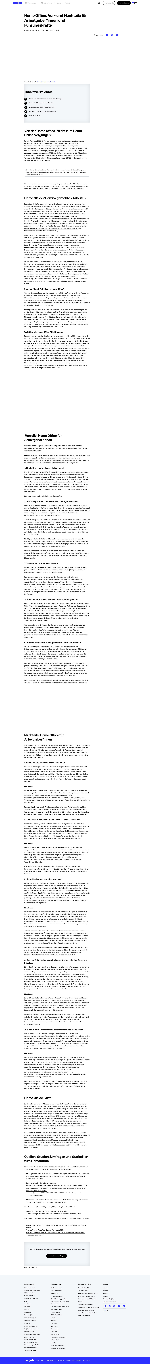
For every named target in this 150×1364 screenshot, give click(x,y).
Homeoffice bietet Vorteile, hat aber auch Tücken (74, 472)
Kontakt (67, 3)
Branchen (54, 1323)
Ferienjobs (27, 1306)
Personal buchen (124, 3)
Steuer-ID (81, 1302)
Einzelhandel (55, 1331)
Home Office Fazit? (34, 115)
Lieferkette (86, 1360)
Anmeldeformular (29, 1295)
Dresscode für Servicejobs (32, 1334)
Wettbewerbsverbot (84, 1315)
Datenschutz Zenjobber (31, 1298)
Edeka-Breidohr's (56, 1315)
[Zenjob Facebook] (119, 1305)
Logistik (53, 1343)
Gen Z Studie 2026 (83, 1288)
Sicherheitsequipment (30, 1342)
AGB (38, 1360)
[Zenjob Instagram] (105, 1305)
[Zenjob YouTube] (114, 1305)
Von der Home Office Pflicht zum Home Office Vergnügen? (46, 99)
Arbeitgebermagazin (57, 1296)
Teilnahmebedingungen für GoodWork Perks (32, 1292)
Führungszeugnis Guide (31, 1345)
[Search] (99, 3)
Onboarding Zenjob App (31, 1326)
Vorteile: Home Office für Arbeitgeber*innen (42, 107)
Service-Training (29, 1331)
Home (26, 82)
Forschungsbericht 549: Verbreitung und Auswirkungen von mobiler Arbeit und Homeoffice (51, 228)
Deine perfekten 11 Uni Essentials (87, 1299)
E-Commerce (55, 1329)
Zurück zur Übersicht (30, 1267)
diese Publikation (69, 151)
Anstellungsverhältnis (30, 1347)
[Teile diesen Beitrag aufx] (112, 35)
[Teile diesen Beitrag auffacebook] (107, 35)
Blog (25, 1301)
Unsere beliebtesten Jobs (85, 1304)
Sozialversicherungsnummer (86, 1296)
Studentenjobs (109, 3)
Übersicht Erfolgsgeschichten (60, 1306)
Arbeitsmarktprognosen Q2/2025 (88, 1293)
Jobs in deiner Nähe (30, 1350)
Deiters (53, 1318)
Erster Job (27, 1323)
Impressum (60, 1360)
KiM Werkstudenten (57, 1309)
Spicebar (53, 1320)
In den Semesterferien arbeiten (87, 1313)
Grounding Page (83, 1290)
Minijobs (26, 1309)
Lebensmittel (55, 1340)
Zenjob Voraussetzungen (31, 1329)
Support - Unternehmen (110, 1302)
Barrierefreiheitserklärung (73, 1360)
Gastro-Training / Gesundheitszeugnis (30, 1338)
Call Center (54, 1326)
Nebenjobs (27, 1312)
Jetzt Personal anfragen (56, 1256)
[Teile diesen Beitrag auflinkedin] (117, 35)
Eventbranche (55, 1334)
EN (136, 3)
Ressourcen (54, 1293)
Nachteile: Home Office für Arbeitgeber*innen (42, 111)
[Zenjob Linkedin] (109, 1305)
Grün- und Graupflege (57, 1345)
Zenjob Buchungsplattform (59, 1299)
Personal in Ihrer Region (58, 1348)
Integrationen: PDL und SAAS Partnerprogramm (60, 1303)
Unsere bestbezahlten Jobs (86, 1310)
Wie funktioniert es (56, 1290)
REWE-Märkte (55, 1312)
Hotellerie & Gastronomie (58, 1337)
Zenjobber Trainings (30, 1320)
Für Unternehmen (56, 1288)
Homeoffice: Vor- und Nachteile (46, 82)
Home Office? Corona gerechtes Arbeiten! (41, 103)
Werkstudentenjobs (30, 1318)
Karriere (105, 1290)
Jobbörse (27, 1304)
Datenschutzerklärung (48, 1360)
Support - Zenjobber (109, 1299)
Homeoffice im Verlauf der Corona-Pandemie (62, 245)
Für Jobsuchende (29, 1288)
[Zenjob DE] (17, 3)
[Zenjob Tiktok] (124, 1305)
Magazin (32, 82)
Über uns (59, 3)
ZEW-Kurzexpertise (66, 153)
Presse (105, 1293)
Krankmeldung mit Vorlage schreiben (89, 1307)
